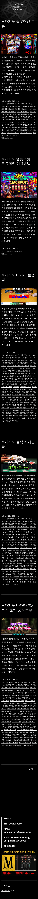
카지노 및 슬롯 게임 (15, 251)
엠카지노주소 (14, 410)
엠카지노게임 (16, 394)
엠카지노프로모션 (14, 418)
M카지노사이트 (23, 114)
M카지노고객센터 (11, 109)
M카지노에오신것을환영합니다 (22, 119)
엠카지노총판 (25, 410)
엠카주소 (16, 386)
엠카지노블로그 (18, 400)
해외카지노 (14, 421)
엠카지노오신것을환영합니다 (18, 405)
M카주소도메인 (26, 104)
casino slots (9, 138)
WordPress (5, 891)
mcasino (11, 104)
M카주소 (18, 104)
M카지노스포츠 (13, 117)
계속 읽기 (19, 93)
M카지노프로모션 (13, 132)
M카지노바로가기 (23, 111)
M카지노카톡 (22, 127)
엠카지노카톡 (25, 413)
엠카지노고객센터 (28, 394)
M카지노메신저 (10, 111)
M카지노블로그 (12, 114)
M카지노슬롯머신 (26, 117)
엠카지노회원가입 (28, 418)
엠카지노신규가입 (10, 402)
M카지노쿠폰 (11, 130)
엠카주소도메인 (25, 386)
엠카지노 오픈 (24, 392)
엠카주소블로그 (15, 389)
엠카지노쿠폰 (13, 415)
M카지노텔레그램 (23, 130)
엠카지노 (8, 135)
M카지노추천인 (22, 125)
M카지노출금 (13, 127)
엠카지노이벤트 (28, 408)
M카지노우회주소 (10, 125)
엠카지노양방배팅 (23, 402)
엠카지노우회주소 (16, 408)
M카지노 (26, 106)
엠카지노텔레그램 (25, 415)
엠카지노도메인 (6, 397)
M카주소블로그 (17, 106)
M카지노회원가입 (26, 132)
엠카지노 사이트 (12, 392)
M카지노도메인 (23, 109)
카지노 (14, 135)
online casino (9, 254)
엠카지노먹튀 (18, 397)
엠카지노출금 (14, 413)
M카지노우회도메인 (17, 122)
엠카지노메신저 (28, 397)
